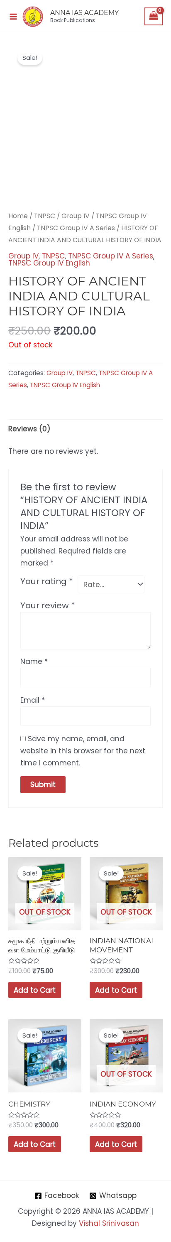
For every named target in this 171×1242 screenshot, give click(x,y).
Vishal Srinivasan (109, 1223)
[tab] (85, 428)
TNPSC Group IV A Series (76, 228)
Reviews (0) (29, 429)
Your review (47, 605)
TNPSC (44, 216)
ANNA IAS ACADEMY (84, 13)
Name (34, 661)
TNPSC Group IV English (49, 263)
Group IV (75, 216)
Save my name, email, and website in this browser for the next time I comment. (82, 751)
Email (32, 700)
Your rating (46, 581)
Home (18, 216)
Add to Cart (35, 990)
